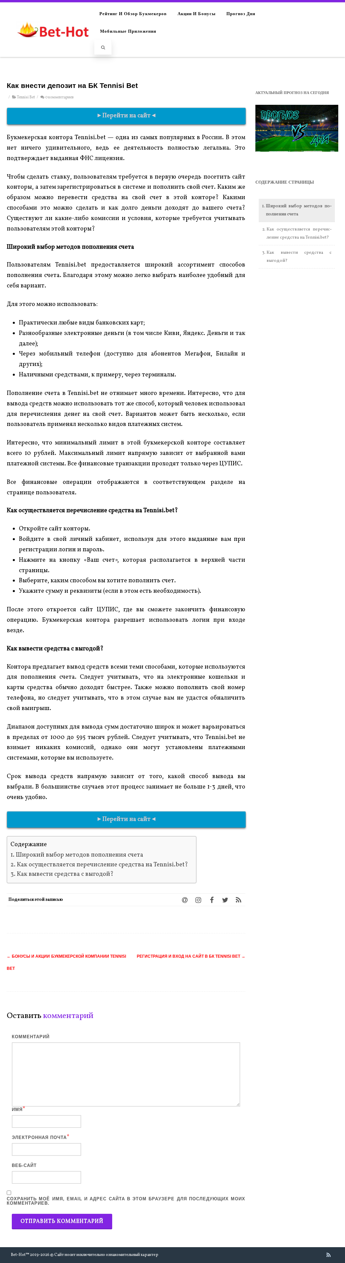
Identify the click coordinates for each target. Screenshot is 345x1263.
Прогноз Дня (240, 13)
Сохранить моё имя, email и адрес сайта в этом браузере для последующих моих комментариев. (126, 1201)
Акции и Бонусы (197, 13)
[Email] (184, 899)
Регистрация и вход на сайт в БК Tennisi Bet (191, 956)
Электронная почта (39, 1137)
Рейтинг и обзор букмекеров (133, 13)
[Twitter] (225, 899)
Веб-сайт (24, 1165)
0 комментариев (59, 97)
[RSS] (238, 899)
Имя (17, 1109)
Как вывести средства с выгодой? (66, 874)
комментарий (31, 1037)
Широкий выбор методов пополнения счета (79, 855)
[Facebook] (211, 899)
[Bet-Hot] (53, 44)
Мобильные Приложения (128, 31)
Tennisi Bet (26, 97)
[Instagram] (198, 899)
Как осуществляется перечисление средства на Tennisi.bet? (103, 865)
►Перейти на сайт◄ (126, 116)
